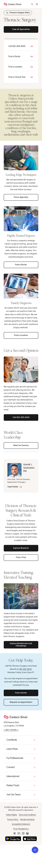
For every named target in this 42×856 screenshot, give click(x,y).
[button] (21, 740)
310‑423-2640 (25, 669)
